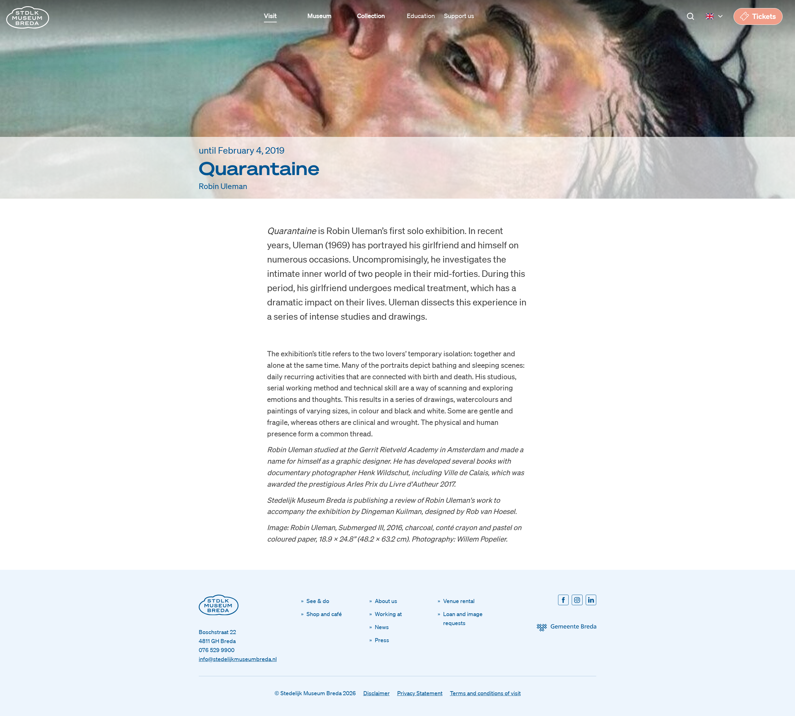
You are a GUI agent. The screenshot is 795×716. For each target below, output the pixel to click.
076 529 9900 (216, 649)
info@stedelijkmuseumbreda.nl (238, 658)
